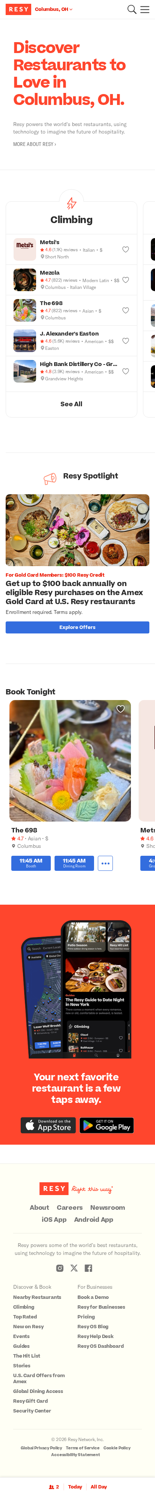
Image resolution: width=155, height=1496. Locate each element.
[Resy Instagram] (60, 1268)
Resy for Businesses (101, 1307)
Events (21, 1336)
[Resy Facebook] (88, 1268)
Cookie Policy (117, 1448)
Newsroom (107, 1207)
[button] (132, 9)
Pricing (86, 1317)
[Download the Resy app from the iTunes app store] (48, 1125)
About (39, 1207)
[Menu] (143, 9)
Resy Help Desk (96, 1336)
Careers (70, 1207)
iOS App (54, 1219)
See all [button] (71, 404)
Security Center (32, 1411)
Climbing (23, 1307)
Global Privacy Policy (41, 1448)
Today (75, 1487)
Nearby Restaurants (37, 1297)
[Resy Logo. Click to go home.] (19, 9)
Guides (21, 1346)
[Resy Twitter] (74, 1268)
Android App (93, 1219)
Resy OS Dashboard (100, 1346)
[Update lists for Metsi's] (125, 249)
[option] (80, 565)
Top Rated (25, 1317)
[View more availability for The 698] (105, 863)
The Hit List (26, 1356)
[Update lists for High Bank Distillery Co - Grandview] (125, 371)
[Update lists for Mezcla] (125, 280)
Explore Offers (77, 627)
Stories (21, 1365)
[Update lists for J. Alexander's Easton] (125, 341)
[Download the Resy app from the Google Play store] (106, 1125)
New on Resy (28, 1326)
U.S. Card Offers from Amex (39, 1378)
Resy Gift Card (30, 1401)
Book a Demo (93, 1297)
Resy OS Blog (93, 1326)
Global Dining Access (38, 1391)
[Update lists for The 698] (125, 310)
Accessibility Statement (75, 1455)
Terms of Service (83, 1448)
